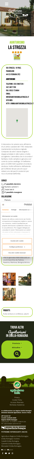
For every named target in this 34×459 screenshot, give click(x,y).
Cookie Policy (17, 400)
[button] (6, 4)
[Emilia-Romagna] (13, 427)
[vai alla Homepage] (17, 11)
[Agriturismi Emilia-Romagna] (19, 4)
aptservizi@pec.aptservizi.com (12, 423)
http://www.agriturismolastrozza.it (20, 103)
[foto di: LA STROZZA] (9, 279)
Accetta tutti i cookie (17, 241)
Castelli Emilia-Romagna (10, 441)
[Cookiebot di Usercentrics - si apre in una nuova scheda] (24, 204)
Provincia (16, 343)
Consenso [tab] (5, 209)
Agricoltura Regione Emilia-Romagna (14, 436)
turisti (5, 450)
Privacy (17, 397)
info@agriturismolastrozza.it (17, 97)
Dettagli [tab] (13, 209)
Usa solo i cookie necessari (17, 253)
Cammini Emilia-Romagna (10, 443)
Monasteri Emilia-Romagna (11, 446)
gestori (11, 450)
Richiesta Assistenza (17, 405)
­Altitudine (16, 347)
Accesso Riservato (17, 402)
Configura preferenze (16, 247)
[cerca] (17, 353)
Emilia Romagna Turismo (10, 439)
